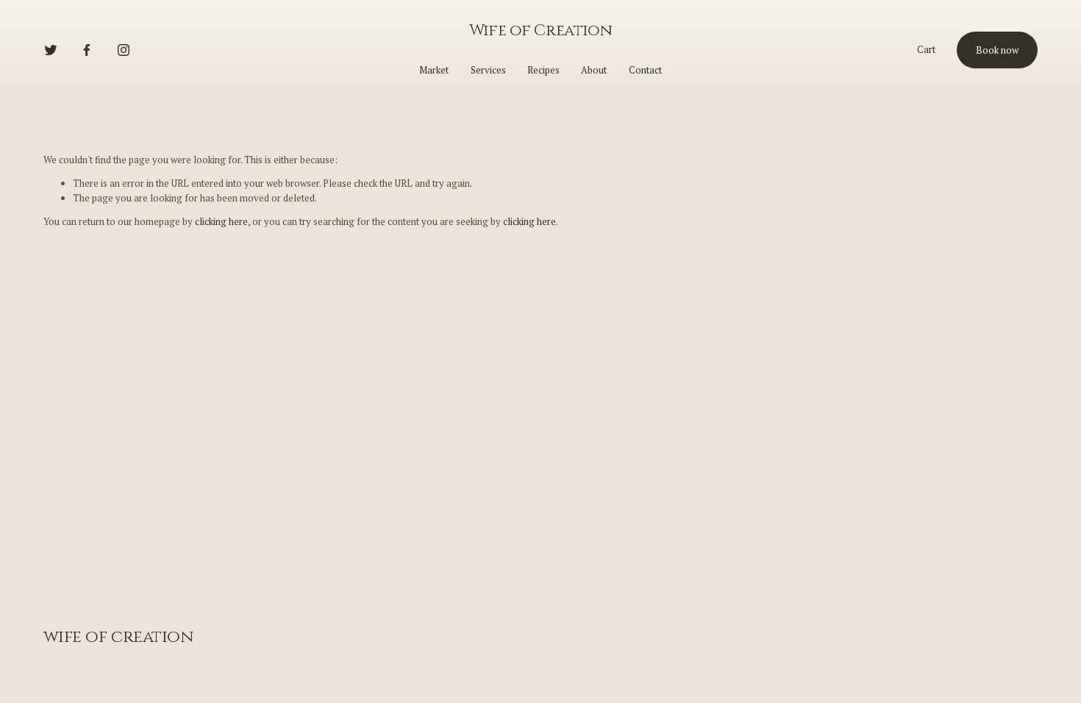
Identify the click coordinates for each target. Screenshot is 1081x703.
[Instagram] (123, 50)
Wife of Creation (540, 30)
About (594, 69)
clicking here (221, 221)
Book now (997, 50)
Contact (645, 69)
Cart (926, 49)
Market (434, 69)
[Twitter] (50, 50)
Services (488, 69)
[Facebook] (86, 50)
